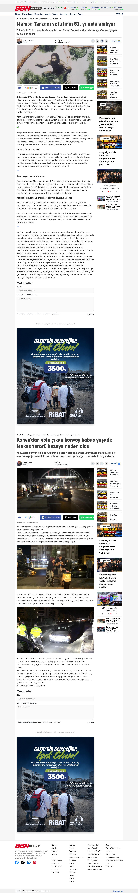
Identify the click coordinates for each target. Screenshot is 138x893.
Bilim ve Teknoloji (76, 857)
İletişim (108, 851)
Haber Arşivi (110, 854)
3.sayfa (54, 851)
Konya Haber (27, 14)
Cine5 (108, 863)
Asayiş (47, 14)
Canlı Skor (110, 866)
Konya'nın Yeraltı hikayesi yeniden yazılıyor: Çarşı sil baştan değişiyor (115, 94)
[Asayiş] (109, 108)
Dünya (72, 845)
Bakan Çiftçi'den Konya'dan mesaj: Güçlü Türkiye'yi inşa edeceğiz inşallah (108, 580)
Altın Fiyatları (92, 860)
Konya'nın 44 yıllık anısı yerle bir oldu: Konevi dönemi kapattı (115, 83)
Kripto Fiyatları (93, 863)
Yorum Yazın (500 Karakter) (27, 295)
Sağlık (71, 863)
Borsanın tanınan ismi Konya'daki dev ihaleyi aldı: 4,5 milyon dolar (114, 50)
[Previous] (102, 190)
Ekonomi (73, 14)
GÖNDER (90, 315)
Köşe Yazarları (93, 845)
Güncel (17, 14)
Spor (53, 857)
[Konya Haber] (109, 142)
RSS (18, 891)
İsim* (19, 287)
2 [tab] (110, 191)
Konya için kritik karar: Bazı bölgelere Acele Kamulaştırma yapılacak (107, 158)
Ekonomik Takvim (94, 866)
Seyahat (72, 860)
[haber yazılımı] (118, 891)
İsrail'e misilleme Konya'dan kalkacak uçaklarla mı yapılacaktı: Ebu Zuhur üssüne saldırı (110, 186)
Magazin (72, 854)
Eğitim (72, 848)
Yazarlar (72, 851)
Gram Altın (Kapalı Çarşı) (102, 7)
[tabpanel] (109, 181)
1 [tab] (108, 191)
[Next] (116, 190)
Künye (108, 845)
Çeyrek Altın (120, 7)
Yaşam (55, 14)
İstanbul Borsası (94, 854)
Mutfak (72, 872)
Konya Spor (38, 14)
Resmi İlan (63, 14)
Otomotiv (73, 869)
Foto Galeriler (93, 848)
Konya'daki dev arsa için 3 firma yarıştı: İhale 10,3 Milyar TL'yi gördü (115, 61)
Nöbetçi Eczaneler (94, 869)
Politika (54, 869)
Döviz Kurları (92, 857)
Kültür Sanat (56, 866)
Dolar (73, 7)
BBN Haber (22, 19)
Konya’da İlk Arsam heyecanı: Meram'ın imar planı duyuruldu (115, 72)
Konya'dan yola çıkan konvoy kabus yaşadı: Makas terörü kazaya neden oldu (109, 124)
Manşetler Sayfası (94, 851)
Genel (71, 875)
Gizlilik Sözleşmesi (113, 848)
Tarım (80, 14)
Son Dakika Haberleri (114, 860)
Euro (84, 7)
